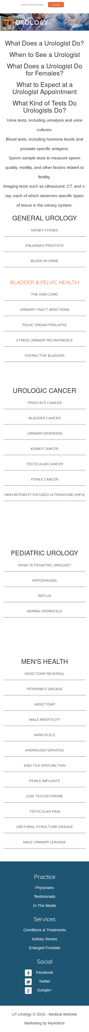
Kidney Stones (44, 939)
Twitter (44, 981)
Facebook (44, 972)
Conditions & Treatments (44, 930)
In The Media (44, 905)
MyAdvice (56, 1023)
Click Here (56, 5)
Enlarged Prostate (44, 948)
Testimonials (44, 896)
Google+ (44, 990)
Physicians (44, 888)
